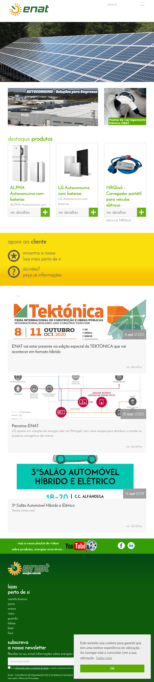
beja (11, 628)
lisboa (11, 623)
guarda (13, 618)
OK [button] (112, 668)
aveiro (12, 608)
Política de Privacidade (28, 678)
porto (11, 604)
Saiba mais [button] (104, 658)
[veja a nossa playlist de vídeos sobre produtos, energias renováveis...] (81, 545)
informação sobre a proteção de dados (32, 668)
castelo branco (17, 599)
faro (10, 633)
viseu (11, 613)
